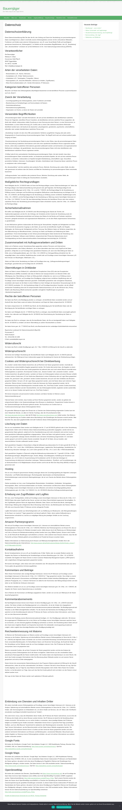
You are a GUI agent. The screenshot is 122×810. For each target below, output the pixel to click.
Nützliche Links (60, 18)
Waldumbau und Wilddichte (92, 37)
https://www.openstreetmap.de (52, 773)
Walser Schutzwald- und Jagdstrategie (96, 30)
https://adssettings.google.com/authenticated (18, 749)
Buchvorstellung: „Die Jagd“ (93, 35)
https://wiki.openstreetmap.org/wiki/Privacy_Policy (39, 778)
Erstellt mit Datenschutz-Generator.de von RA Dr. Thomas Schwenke (25, 795)
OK (53, 807)
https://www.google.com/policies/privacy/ (44, 746)
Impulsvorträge (49, 18)
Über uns (14, 18)
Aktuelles (6, 18)
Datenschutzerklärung (64, 807)
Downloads (22, 18)
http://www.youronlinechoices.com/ (47, 415)
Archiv (30, 18)
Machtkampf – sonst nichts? (93, 28)
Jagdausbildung (38, 18)
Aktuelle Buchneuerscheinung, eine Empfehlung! (98, 32)
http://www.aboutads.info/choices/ (15, 415)
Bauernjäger (11, 8)
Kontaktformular (72, 18)
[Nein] (120, 806)
